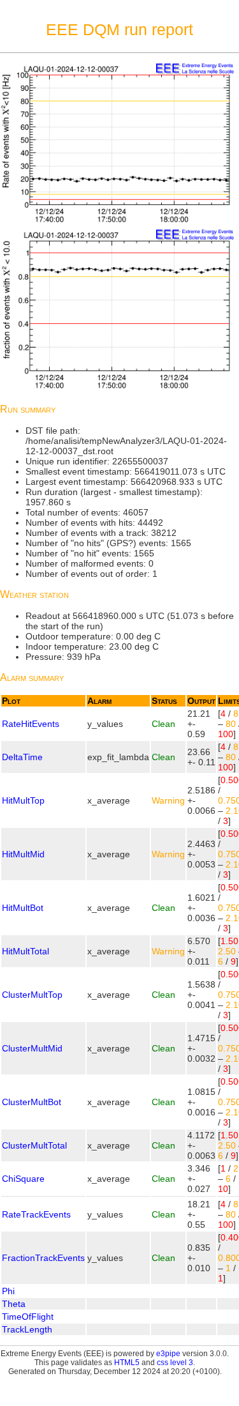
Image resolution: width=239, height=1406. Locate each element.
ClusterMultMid (32, 1048)
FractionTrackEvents (43, 1258)
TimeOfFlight (28, 1316)
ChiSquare (23, 1178)
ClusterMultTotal (34, 1145)
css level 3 (175, 1362)
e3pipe (168, 1353)
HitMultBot (22, 908)
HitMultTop (23, 800)
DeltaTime (22, 757)
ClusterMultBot (31, 1102)
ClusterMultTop (32, 995)
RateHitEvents (30, 724)
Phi (8, 1291)
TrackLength (27, 1329)
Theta (13, 1304)
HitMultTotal (25, 951)
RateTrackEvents (36, 1214)
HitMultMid (23, 854)
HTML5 (127, 1362)
